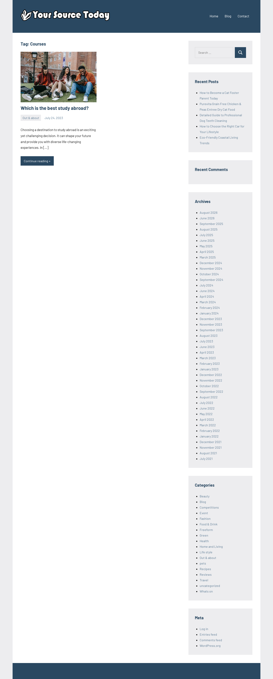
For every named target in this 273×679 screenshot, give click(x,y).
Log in (204, 629)
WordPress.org (210, 645)
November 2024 (211, 268)
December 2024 (211, 263)
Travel (204, 580)
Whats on (206, 591)
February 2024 (210, 307)
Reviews (206, 574)
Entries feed (208, 634)
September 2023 (211, 330)
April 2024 (207, 296)
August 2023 (208, 335)
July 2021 (206, 458)
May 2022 (206, 414)
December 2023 (211, 319)
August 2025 (208, 229)
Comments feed (211, 640)
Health (204, 541)
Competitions (209, 507)
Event (204, 513)
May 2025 (206, 246)
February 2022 (210, 430)
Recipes (205, 569)
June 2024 (207, 291)
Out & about (31, 118)
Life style (206, 552)
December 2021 (210, 442)
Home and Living (211, 546)
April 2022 (207, 419)
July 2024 (206, 285)
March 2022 (208, 425)
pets (203, 563)
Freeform (206, 530)
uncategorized (210, 586)
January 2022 (209, 436)
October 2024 (209, 274)
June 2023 (207, 347)
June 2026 (207, 218)
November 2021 (211, 447)
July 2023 (206, 341)
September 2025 (211, 224)
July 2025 (206, 235)
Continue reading (36, 161)
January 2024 (209, 313)
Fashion (205, 518)
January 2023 (209, 369)
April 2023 (207, 352)
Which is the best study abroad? (55, 108)
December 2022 (211, 375)
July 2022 (206, 403)
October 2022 (209, 386)
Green (204, 535)
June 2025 (207, 240)
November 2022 (211, 380)
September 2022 (211, 391)
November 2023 (211, 324)
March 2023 (208, 358)
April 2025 (207, 252)
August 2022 (209, 397)
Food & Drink (208, 524)
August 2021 (208, 453)
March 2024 (208, 302)
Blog (228, 16)
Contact (243, 16)
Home (214, 16)
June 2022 (207, 408)
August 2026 (208, 212)
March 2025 (208, 257)
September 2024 (211, 279)
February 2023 (210, 363)
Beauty (204, 496)
